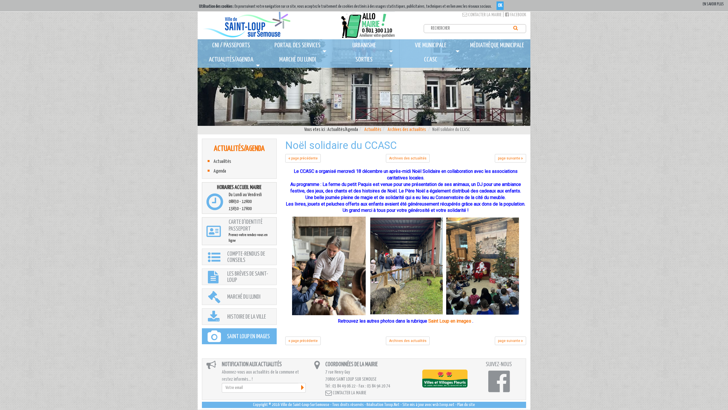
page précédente (304, 158)
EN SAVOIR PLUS (713, 4)
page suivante (509, 158)
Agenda (220, 171)
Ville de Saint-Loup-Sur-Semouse (305, 405)
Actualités (372, 130)
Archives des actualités (407, 130)
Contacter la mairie (484, 15)
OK (500, 5)
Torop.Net (392, 405)
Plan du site (466, 405)
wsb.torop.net (443, 405)
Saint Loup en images (449, 321)
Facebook (517, 15)
